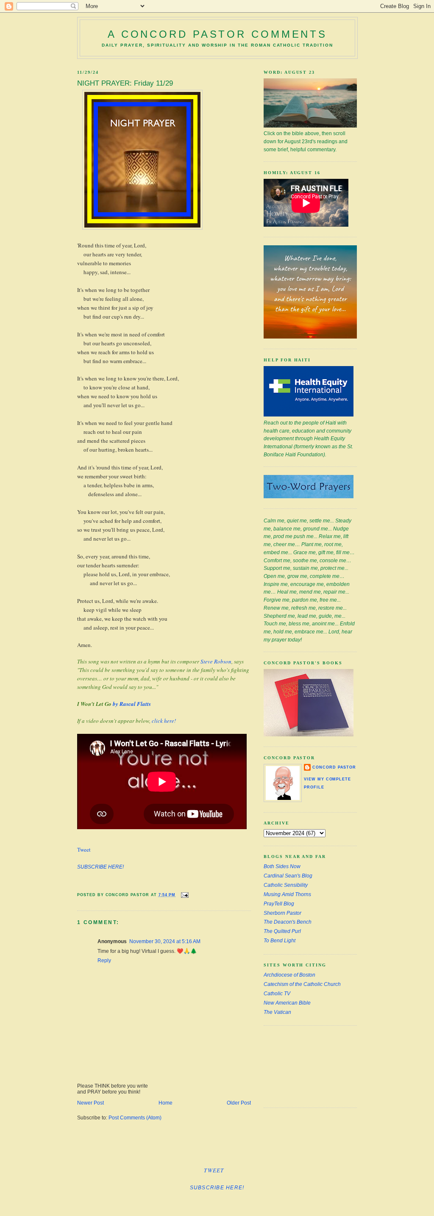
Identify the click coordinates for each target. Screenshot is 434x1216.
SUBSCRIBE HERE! (100, 867)
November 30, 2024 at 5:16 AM (164, 941)
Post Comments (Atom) (134, 1118)
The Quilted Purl (282, 931)
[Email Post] (183, 894)
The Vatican (277, 1012)
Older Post (239, 1103)
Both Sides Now (282, 866)
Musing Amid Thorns (287, 894)
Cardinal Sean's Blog (288, 876)
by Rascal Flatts (132, 704)
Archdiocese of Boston (289, 975)
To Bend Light (279, 941)
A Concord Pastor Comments (217, 34)
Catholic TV (277, 994)
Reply (104, 960)
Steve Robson (215, 661)
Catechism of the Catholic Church (302, 984)
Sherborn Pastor (282, 913)
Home (165, 1103)
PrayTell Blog (279, 904)
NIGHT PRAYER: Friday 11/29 (125, 83)
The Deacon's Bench (288, 922)
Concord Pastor (334, 767)
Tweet (84, 849)
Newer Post (90, 1103)
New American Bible (287, 1003)
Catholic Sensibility (286, 885)
